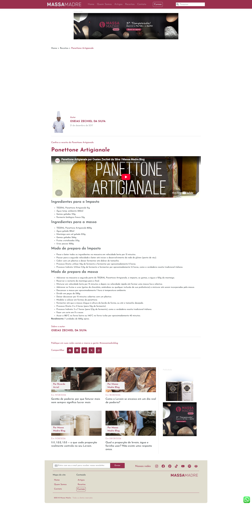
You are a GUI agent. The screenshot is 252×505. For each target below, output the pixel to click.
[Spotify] (189, 466)
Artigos (118, 4)
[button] (70, 350)
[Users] (196, 466)
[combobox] (190, 4)
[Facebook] (163, 466)
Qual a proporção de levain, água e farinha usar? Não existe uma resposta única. (129, 446)
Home (91, 4)
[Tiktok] (176, 466)
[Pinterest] (169, 466)
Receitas (130, 4)
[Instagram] (156, 466)
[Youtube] (183, 466)
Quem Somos (104, 4)
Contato (141, 4)
